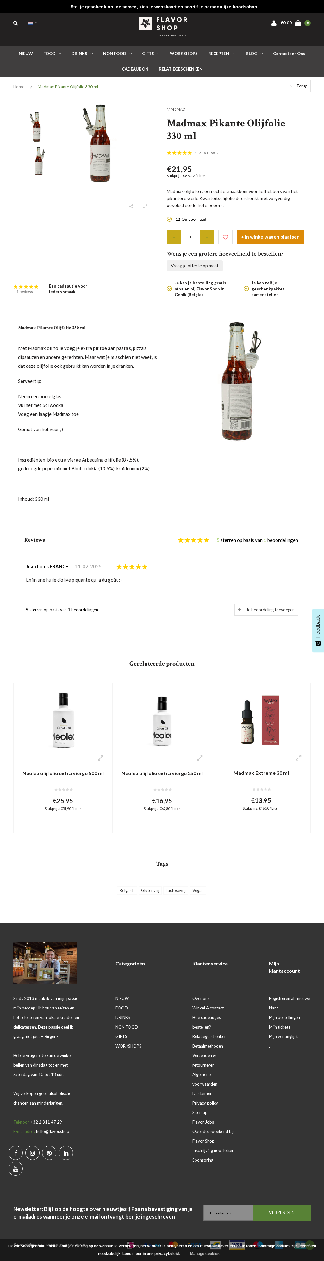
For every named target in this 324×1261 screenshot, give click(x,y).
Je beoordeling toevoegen (270, 609)
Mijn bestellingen (284, 1017)
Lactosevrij (176, 890)
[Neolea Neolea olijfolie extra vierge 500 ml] (63, 718)
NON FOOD (114, 53)
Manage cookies (205, 1253)
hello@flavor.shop (52, 1131)
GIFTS (148, 53)
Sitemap (200, 1112)
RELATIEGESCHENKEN (180, 69)
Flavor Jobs (203, 1121)
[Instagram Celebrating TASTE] (32, 1153)
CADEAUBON (135, 69)
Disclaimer (202, 1093)
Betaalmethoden (207, 1045)
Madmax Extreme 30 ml (261, 773)
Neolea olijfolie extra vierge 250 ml (162, 773)
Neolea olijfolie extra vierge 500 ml (63, 773)
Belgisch (127, 890)
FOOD (49, 53)
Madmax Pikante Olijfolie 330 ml (68, 86)
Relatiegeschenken (209, 1036)
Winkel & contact (208, 1007)
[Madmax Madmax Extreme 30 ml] (261, 718)
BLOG (251, 53)
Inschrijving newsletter (213, 1150)
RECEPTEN (219, 53)
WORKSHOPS (184, 53)
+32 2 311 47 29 (46, 1121)
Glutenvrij (150, 890)
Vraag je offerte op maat (195, 265)
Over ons (200, 998)
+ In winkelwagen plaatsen (270, 236)
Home (18, 86)
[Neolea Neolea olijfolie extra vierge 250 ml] (162, 718)
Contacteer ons (289, 53)
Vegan (198, 890)
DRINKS (79, 53)
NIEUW (26, 53)
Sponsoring (202, 1159)
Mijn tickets (279, 1026)
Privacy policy (205, 1102)
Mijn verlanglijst (283, 1036)
